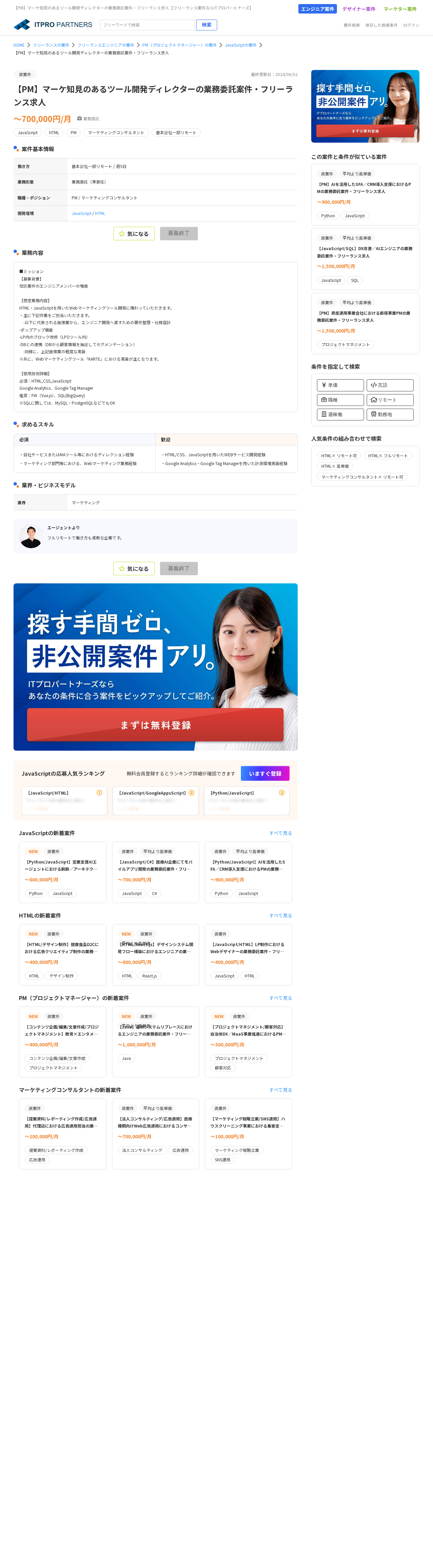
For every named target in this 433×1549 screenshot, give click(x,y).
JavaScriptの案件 (241, 45)
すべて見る (280, 832)
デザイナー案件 (358, 8)
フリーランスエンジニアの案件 (105, 45)
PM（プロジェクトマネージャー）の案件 (179, 45)
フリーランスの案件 (51, 45)
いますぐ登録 (265, 773)
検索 (206, 24)
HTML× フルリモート (388, 455)
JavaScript (82, 213)
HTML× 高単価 (335, 466)
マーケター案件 (400, 8)
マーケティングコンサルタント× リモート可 (362, 477)
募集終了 (179, 233)
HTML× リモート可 (339, 455)
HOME (19, 45)
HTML (100, 213)
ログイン (411, 25)
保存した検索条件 (381, 25)
